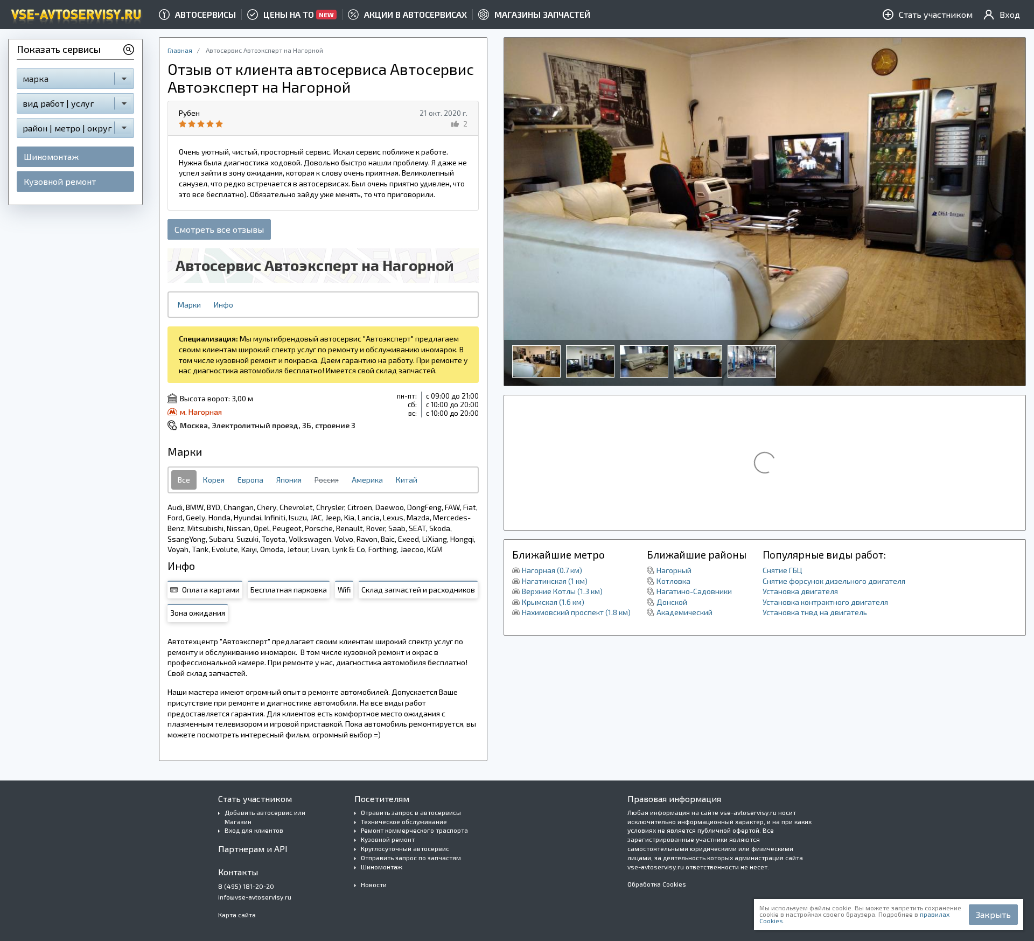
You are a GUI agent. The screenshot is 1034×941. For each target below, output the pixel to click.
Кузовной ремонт (60, 181)
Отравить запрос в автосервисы (411, 812)
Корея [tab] (214, 479)
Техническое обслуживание (404, 821)
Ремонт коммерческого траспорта (414, 830)
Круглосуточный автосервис (405, 848)
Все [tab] (184, 479)
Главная (179, 50)
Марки (189, 304)
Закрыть (993, 914)
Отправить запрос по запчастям (411, 857)
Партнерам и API (253, 849)
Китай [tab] (406, 479)
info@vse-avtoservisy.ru (254, 897)
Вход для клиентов (254, 830)
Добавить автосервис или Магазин (265, 816)
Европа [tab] (250, 479)
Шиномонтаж (51, 156)
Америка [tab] (367, 479)
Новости (374, 884)
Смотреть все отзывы (219, 229)
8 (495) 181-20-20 (246, 886)
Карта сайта (237, 914)
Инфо (223, 304)
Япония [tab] (289, 479)
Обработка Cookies (656, 884)
